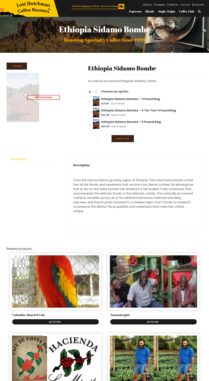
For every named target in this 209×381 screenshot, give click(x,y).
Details (56, 322)
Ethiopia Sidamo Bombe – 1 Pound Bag (130, 99)
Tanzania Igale (120, 315)
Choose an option (114, 91)
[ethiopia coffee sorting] (43, 97)
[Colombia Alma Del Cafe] (55, 281)
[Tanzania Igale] (153, 281)
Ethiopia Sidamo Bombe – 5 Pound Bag (131, 122)
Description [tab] (18, 159)
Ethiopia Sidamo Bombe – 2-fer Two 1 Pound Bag (138, 110)
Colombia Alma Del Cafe (28, 315)
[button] (199, 11)
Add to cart (122, 138)
